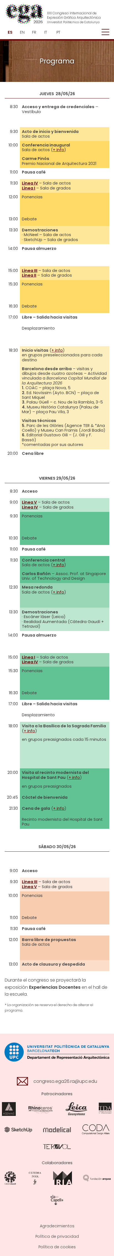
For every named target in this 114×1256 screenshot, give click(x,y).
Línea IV (30, 183)
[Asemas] (9, 1109)
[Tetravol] (57, 1146)
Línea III (29, 270)
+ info (58, 150)
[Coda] (96, 1129)
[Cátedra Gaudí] (10, 1178)
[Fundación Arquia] (97, 1178)
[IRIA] (62, 1178)
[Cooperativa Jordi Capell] (57, 1200)
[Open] (105, 32)
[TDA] (105, 1109)
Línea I (28, 188)
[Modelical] (57, 1129)
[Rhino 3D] (41, 1109)
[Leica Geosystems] (76, 1109)
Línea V (29, 502)
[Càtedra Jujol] (35, 1178)
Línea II (29, 275)
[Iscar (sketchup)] (18, 1129)
